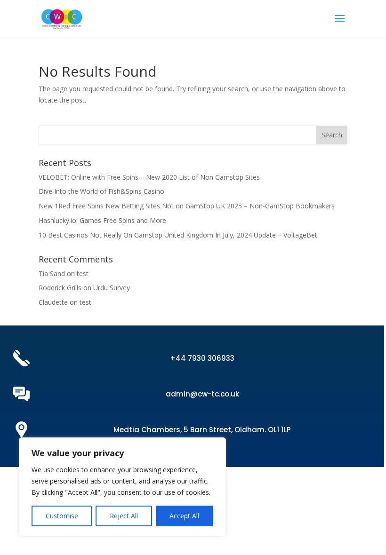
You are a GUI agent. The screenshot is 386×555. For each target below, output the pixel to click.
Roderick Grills (60, 287)
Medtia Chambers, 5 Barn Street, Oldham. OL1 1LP (202, 430)
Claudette (53, 302)
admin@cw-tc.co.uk (202, 394)
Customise (62, 515)
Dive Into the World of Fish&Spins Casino (101, 191)
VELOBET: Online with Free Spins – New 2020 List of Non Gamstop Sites (149, 177)
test (82, 273)
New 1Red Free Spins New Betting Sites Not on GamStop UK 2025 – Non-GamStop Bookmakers (187, 205)
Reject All (124, 515)
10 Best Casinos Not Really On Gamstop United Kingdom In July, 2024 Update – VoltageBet (178, 234)
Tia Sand (52, 273)
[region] (122, 486)
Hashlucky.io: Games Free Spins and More (102, 220)
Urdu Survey (111, 287)
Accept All (184, 515)
